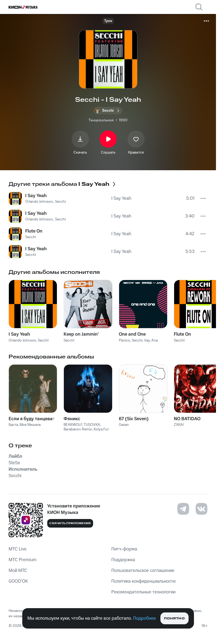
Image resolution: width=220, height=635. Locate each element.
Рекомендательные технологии (143, 592)
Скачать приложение (70, 523)
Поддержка (123, 560)
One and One (132, 334)
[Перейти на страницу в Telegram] (183, 509)
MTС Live (18, 549)
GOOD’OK (18, 581)
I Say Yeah (19, 334)
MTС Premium (22, 560)
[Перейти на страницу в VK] (201, 509)
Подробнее (144, 618)
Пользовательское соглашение (142, 570)
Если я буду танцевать (33, 419)
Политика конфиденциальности (143, 581)
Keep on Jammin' (81, 334)
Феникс (72, 419)
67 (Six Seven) (134, 419)
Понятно (174, 618)
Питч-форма (124, 549)
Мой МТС (18, 570)
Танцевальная (101, 120)
